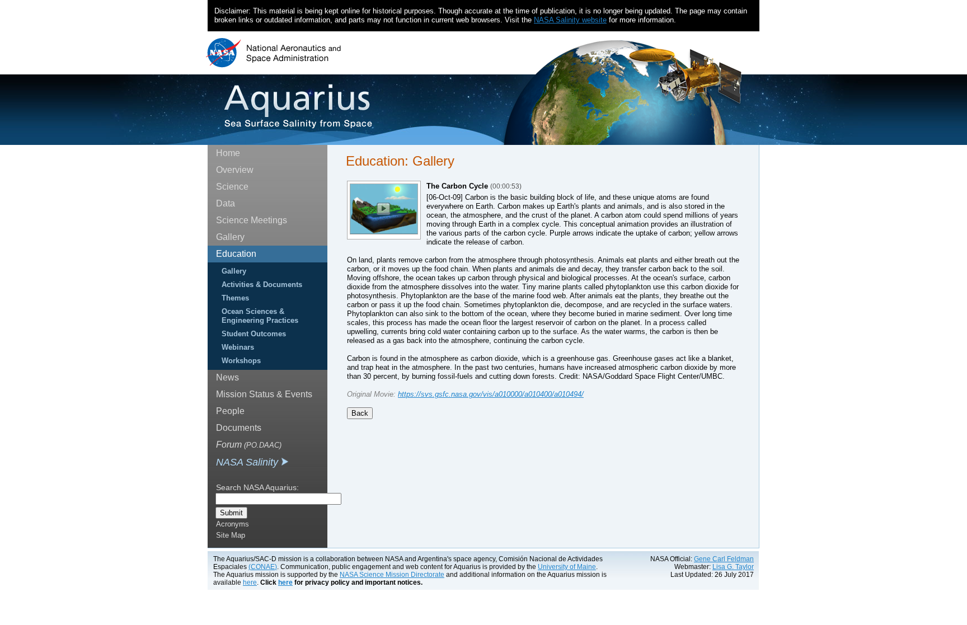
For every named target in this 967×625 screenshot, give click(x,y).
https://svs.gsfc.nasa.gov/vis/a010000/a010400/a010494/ (491, 394)
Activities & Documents (262, 284)
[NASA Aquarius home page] (298, 106)
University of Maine (567, 567)
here (250, 582)
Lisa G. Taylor (733, 567)
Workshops (241, 360)
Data (225, 203)
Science (232, 186)
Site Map (230, 535)
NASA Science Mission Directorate (392, 575)
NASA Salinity (248, 462)
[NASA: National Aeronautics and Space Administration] (273, 53)
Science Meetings (251, 220)
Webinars (238, 347)
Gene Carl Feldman (724, 559)
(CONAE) (262, 567)
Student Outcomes (254, 334)
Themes (235, 298)
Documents (238, 428)
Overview (235, 170)
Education (236, 254)
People (230, 411)
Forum (248, 444)
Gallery (230, 237)
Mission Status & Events (264, 394)
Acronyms (232, 524)
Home (228, 153)
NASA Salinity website (570, 20)
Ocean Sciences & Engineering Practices (260, 316)
